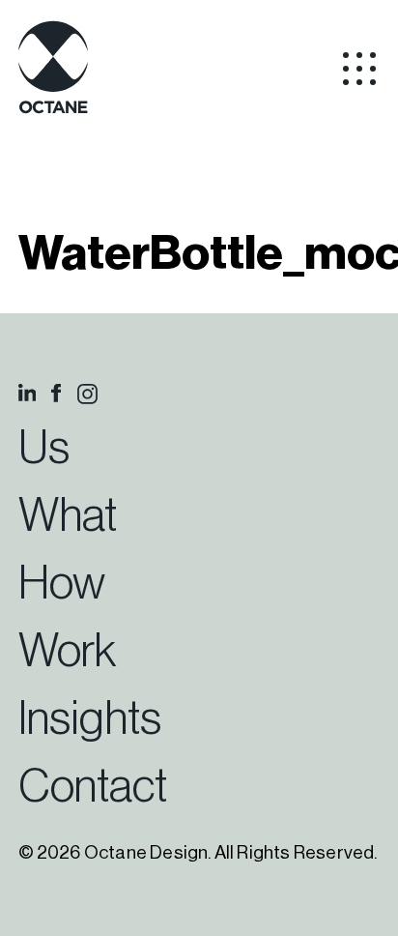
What (67, 516)
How (61, 584)
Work (67, 652)
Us (44, 448)
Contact (92, 787)
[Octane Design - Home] (53, 110)
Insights (89, 719)
